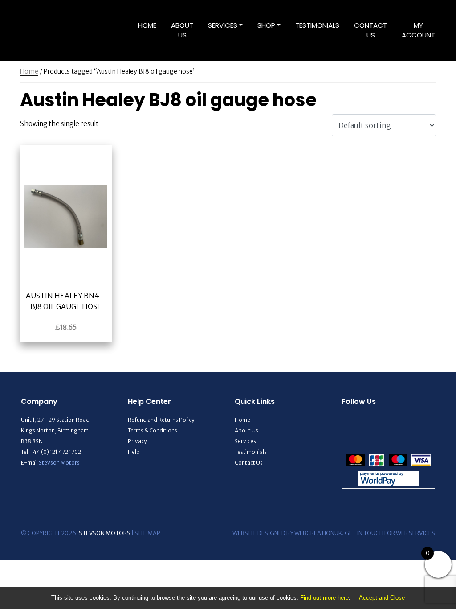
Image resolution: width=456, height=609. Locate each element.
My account (418, 30)
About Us (182, 30)
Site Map (147, 533)
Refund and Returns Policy (161, 419)
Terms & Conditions (152, 430)
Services (222, 25)
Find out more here (324, 597)
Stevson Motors (59, 462)
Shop (266, 25)
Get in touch (364, 533)
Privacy (137, 441)
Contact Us (370, 30)
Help (134, 452)
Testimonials (317, 25)
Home (147, 25)
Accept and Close (382, 597)
